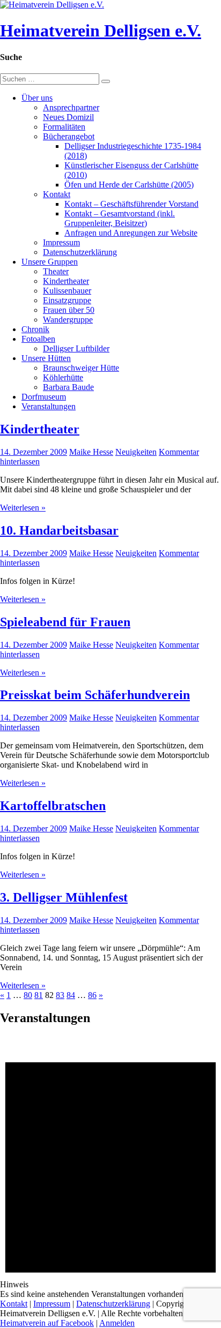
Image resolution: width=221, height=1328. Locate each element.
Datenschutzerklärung (80, 252)
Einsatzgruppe (67, 300)
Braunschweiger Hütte (81, 367)
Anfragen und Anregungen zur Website (130, 232)
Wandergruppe (68, 319)
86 (92, 995)
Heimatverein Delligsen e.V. (100, 30)
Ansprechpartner (71, 107)
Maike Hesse (91, 451)
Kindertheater (66, 281)
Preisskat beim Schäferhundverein (95, 695)
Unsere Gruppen (49, 261)
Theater (56, 271)
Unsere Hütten (46, 358)
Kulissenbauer (67, 290)
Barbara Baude (68, 387)
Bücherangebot (68, 136)
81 (38, 995)
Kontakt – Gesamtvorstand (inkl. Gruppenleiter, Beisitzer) (119, 218)
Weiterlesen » (23, 507)
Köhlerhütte (63, 377)
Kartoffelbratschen (53, 806)
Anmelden (117, 1322)
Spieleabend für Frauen (65, 622)
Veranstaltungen (48, 406)
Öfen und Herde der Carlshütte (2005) (129, 184)
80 (28, 995)
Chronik (35, 329)
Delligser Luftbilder (76, 348)
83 (60, 995)
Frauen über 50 (68, 309)
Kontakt (56, 194)
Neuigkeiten (136, 451)
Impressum (61, 242)
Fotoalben (38, 338)
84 (71, 995)
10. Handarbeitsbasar (59, 530)
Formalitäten (64, 126)
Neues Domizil (68, 117)
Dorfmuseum (43, 396)
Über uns (37, 97)
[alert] (110, 1167)
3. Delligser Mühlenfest (64, 897)
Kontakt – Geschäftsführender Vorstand (131, 203)
